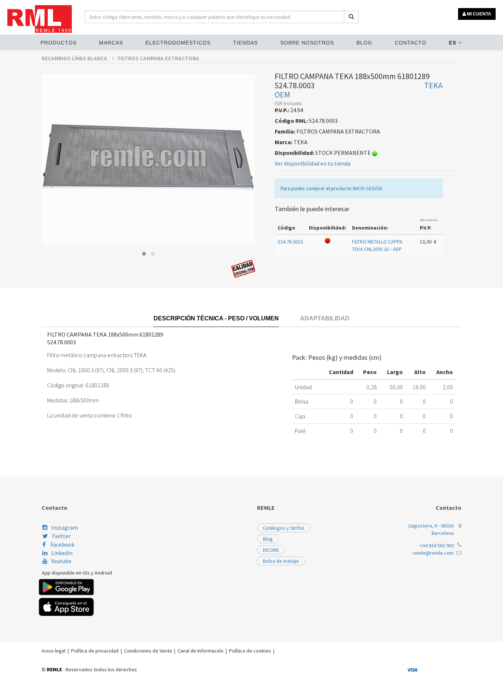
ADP (397, 249)
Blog (364, 43)
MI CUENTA (478, 14)
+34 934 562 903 (437, 545)
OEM (282, 94)
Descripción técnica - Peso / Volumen (216, 318)
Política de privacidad (95, 650)
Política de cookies (250, 650)
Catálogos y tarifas (284, 528)
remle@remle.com (433, 553)
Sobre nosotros (307, 43)
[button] (144, 253)
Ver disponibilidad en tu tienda (313, 163)
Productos (59, 43)
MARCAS (111, 43)
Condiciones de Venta (148, 650)
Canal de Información (200, 650)
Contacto (410, 43)
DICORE (271, 550)
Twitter (61, 536)
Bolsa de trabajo (281, 561)
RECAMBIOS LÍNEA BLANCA (75, 58)
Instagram (64, 527)
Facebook (61, 544)
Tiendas (245, 43)
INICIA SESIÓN (367, 188)
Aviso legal (54, 650)
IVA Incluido (429, 220)
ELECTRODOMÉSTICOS (178, 43)
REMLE (54, 669)
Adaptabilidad (324, 318)
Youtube (61, 561)
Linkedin (62, 553)
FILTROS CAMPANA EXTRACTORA (158, 58)
